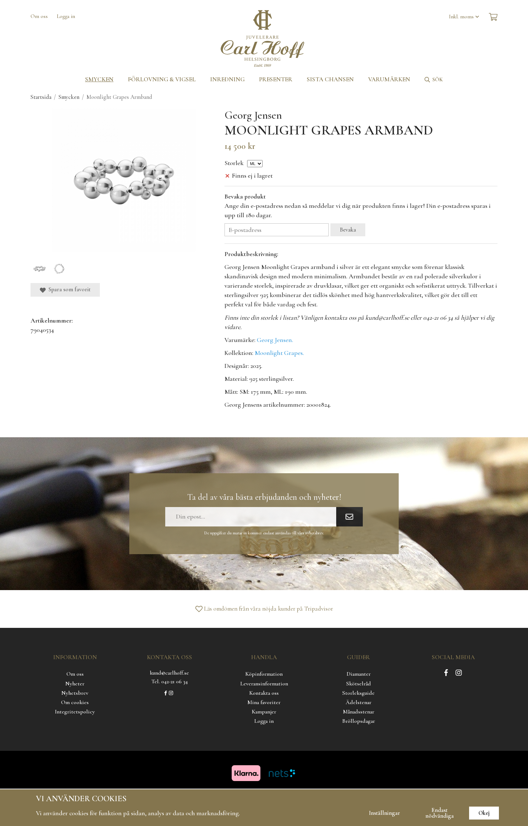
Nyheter (74, 683)
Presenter (275, 79)
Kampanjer (264, 711)
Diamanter (359, 673)
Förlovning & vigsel (162, 79)
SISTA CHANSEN (330, 79)
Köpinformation (264, 673)
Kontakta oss (264, 693)
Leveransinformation (264, 683)
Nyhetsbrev (74, 693)
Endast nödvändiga (439, 813)
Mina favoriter (264, 702)
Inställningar (384, 813)
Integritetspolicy (75, 711)
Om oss (39, 16)
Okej (484, 813)
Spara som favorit (68, 289)
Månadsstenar (358, 711)
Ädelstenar (358, 702)
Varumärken (389, 79)
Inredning (227, 79)
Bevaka (348, 229)
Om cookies (75, 702)
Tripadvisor (318, 608)
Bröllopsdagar (358, 721)
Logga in (66, 16)
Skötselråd (358, 683)
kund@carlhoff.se (169, 672)
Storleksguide (358, 693)
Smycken (99, 79)
